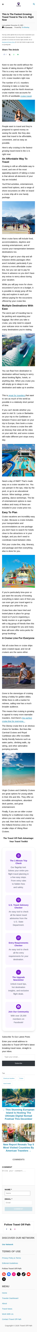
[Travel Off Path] (18, 4)
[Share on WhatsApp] (13, 54)
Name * (8, 1190)
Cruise (21, 1078)
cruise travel (26, 96)
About (4, 1303)
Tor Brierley (25, 27)
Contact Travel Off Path (11, 1319)
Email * (8, 1199)
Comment (7, 1167)
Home (4, 1293)
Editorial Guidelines (10, 1263)
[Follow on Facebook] (6, 1229)
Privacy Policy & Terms (11, 1258)
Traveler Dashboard (10, 1298)
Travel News (7, 1309)
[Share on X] (9, 54)
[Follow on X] (10, 1229)
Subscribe (18, 1063)
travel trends (7, 1083)
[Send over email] (18, 54)
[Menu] (3, 4)
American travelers (9, 1078)
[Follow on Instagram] (14, 1229)
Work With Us (7, 1314)
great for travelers (16, 395)
